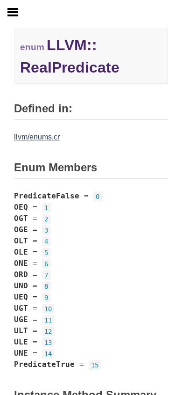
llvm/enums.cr (37, 137)
